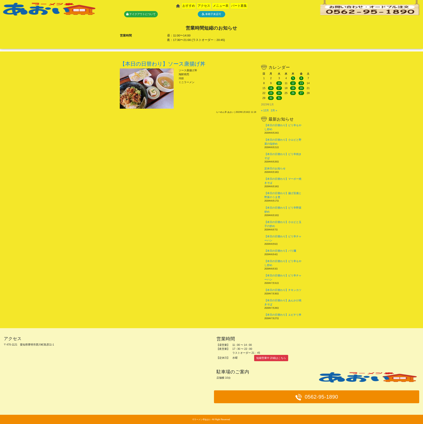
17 (279, 88)
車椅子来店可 (213, 14)
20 (301, 88)
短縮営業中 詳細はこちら (271, 358)
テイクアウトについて (142, 14)
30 (270, 98)
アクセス (204, 5)
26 (292, 93)
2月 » (274, 110)
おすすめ (188, 5)
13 (301, 83)
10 (279, 83)
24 (279, 93)
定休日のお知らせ (275, 168)
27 (301, 93)
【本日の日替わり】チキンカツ (282, 290)
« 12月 (265, 110)
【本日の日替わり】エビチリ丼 (282, 314)
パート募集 (239, 5)
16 (270, 88)
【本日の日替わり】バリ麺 (280, 250)
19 (292, 88)
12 (292, 83)
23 (270, 93)
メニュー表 (221, 5)
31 (279, 98)
